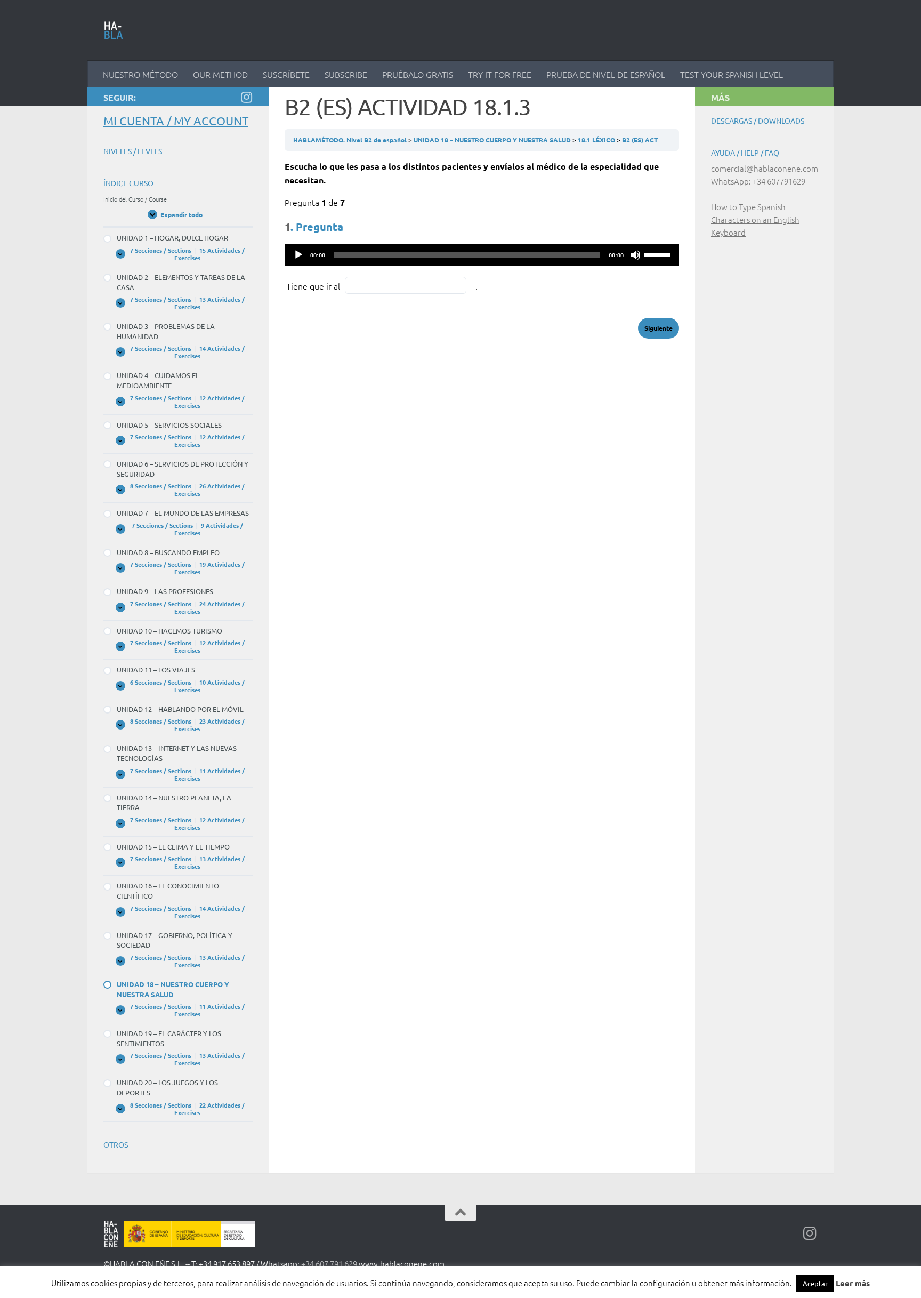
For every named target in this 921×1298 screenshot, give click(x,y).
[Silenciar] (635, 255)
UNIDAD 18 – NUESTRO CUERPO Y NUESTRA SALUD (493, 139)
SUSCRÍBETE (286, 74)
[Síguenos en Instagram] (246, 97)
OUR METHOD (220, 74)
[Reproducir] (298, 255)
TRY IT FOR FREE (499, 74)
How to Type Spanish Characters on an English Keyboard (755, 219)
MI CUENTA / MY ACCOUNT (175, 120)
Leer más (853, 1283)
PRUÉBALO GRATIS (417, 74)
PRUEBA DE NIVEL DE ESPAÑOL (605, 74)
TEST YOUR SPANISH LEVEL (731, 74)
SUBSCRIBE (346, 74)
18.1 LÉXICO (597, 139)
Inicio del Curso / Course (135, 199)
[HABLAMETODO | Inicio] (113, 30)
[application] (482, 255)
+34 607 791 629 (329, 1263)
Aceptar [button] (815, 1283)
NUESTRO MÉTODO (140, 74)
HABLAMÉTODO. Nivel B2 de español (350, 139)
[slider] (659, 253)
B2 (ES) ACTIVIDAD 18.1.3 (661, 139)
